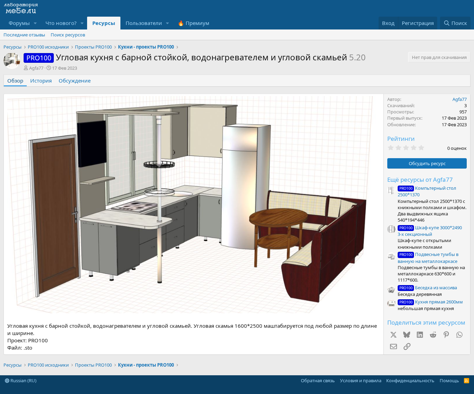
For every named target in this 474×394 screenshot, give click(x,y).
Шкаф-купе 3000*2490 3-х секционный (430, 230)
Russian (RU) (22, 380)
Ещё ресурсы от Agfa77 (420, 179)
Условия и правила (360, 380)
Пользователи (144, 22)
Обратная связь (318, 380)
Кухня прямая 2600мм (431, 302)
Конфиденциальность (410, 380)
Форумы (19, 22)
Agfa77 (36, 68)
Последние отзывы (24, 35)
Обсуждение (75, 80)
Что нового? (61, 22)
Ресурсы (103, 22)
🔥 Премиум (193, 22)
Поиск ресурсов (68, 35)
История (41, 80)
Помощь (449, 380)
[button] (35, 23)
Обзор (15, 80)
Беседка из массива (428, 287)
